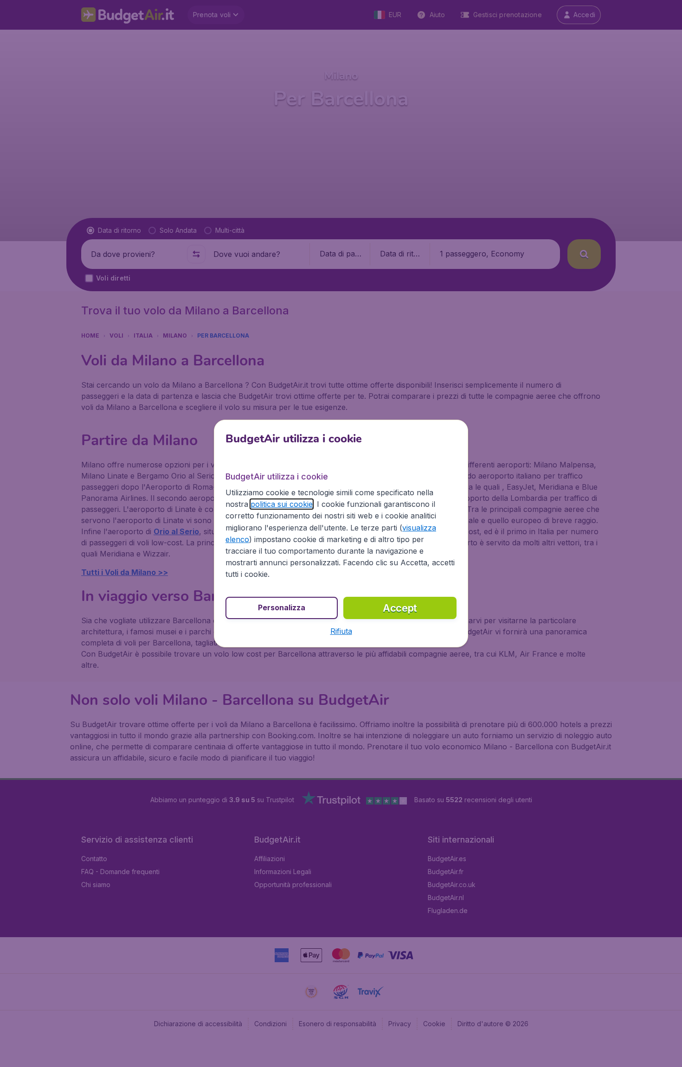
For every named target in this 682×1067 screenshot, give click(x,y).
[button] (341, 631)
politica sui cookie (282, 504)
